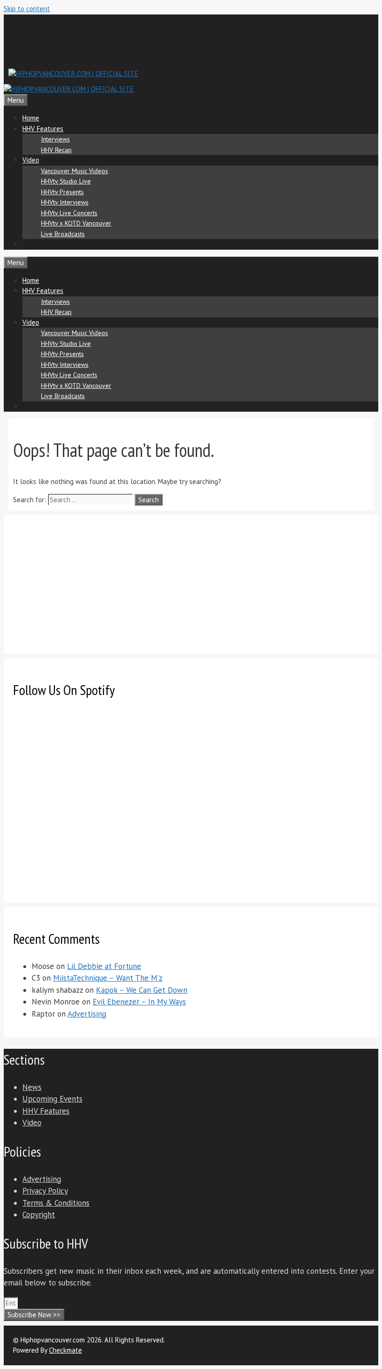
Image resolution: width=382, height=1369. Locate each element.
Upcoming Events (52, 1099)
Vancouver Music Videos (74, 171)
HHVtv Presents (62, 192)
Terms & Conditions (55, 1203)
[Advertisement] (178, 40)
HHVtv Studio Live (66, 181)
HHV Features (42, 128)
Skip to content (27, 8)
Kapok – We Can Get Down (141, 990)
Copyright (38, 1214)
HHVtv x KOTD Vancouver (76, 223)
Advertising (87, 1014)
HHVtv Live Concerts (69, 213)
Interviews (55, 139)
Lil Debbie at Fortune (104, 966)
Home (30, 117)
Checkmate (65, 1350)
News (31, 1087)
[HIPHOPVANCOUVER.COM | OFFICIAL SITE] (69, 88)
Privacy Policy (45, 1191)
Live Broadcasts (63, 234)
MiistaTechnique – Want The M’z (108, 978)
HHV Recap (56, 150)
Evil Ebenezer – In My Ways (139, 1002)
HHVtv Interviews (65, 202)
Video (30, 159)
